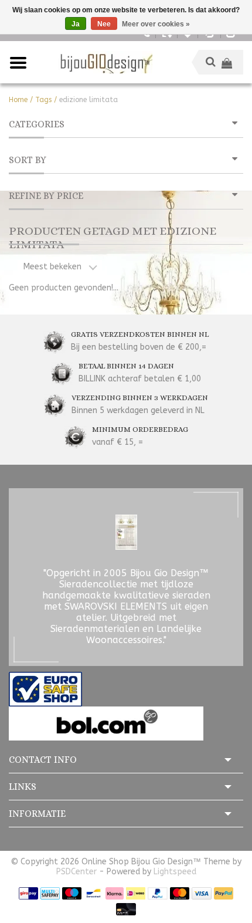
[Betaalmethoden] (28, 893)
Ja (75, 24)
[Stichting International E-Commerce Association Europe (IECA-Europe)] (45, 689)
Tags (43, 100)
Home (18, 100)
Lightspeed (175, 872)
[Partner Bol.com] (106, 723)
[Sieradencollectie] (105, 62)
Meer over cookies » (156, 24)
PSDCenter (76, 872)
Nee (104, 24)
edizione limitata (88, 100)
